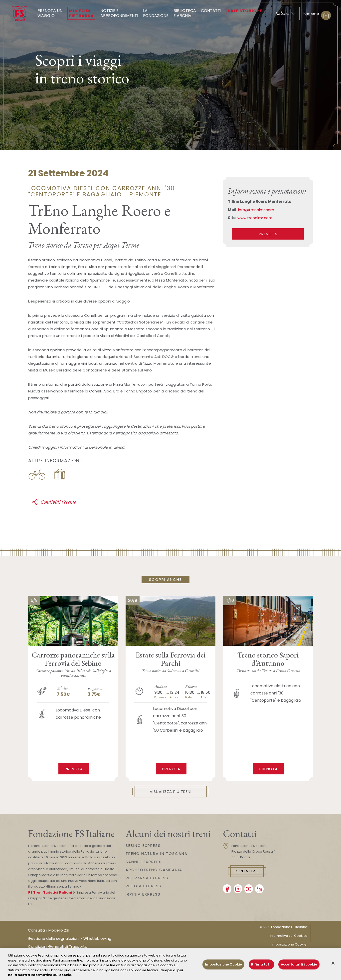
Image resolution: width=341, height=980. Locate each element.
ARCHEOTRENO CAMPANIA (154, 869)
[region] (170, 964)
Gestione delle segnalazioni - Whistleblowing (69, 938)
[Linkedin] (259, 888)
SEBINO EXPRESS (143, 845)
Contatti (211, 10)
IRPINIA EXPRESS (143, 894)
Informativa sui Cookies (289, 935)
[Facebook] (227, 888)
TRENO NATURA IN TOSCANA (156, 853)
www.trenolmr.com (254, 217)
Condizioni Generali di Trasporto (57, 946)
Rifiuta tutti (261, 964)
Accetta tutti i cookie (299, 964)
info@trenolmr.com (256, 209)
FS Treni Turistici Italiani (50, 892)
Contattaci (247, 871)
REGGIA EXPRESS (144, 886)
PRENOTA (268, 234)
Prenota (74, 768)
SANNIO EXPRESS (144, 861)
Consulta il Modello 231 (48, 930)
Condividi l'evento (58, 502)
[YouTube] (248, 888)
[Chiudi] (333, 963)
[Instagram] (238, 888)
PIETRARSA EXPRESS (147, 878)
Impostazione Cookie (289, 944)
